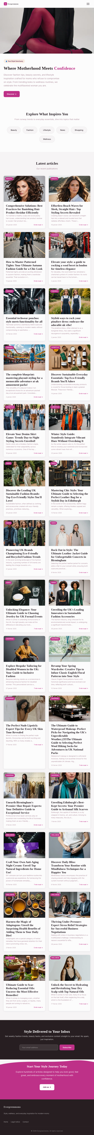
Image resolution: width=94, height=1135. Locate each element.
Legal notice (15, 1122)
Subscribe (67, 1047)
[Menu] (88, 4)
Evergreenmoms (12, 1107)
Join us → (47, 1087)
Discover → (12, 94)
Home (6, 1122)
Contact (26, 1122)
